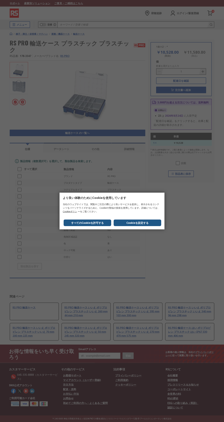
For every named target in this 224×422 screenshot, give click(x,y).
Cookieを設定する (137, 223)
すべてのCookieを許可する (87, 223)
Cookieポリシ (70, 211)
